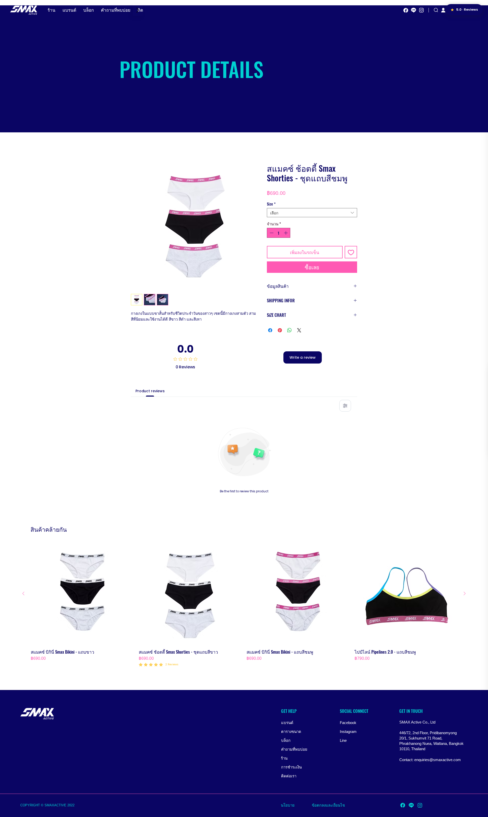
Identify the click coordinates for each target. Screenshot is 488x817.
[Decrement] (271, 233)
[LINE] (413, 10)
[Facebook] (405, 10)
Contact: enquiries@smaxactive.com (430, 760)
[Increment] (286, 233)
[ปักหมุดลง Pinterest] (280, 330)
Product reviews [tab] (150, 391)
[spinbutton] (278, 233)
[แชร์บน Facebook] (270, 330)
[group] (244, 605)
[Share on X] (299, 330)
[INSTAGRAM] (421, 10)
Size (271, 203)
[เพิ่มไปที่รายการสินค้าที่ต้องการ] (351, 252)
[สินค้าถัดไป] (465, 593)
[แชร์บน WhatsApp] (289, 330)
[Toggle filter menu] (345, 406)
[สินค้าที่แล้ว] (23, 593)
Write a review (302, 357)
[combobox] (312, 212)
